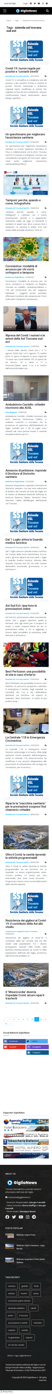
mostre (24, 1293)
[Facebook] (7, 1217)
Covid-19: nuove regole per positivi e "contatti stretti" (23, 70)
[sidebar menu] (4, 11)
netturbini (38, 1323)
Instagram (36, 1047)
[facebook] (31, 3)
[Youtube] (21, 1217)
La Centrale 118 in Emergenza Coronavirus (25, 739)
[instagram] (43, 3)
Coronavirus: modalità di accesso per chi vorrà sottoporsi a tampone (21, 269)
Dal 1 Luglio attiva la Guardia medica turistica (24, 541)
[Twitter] (14, 1217)
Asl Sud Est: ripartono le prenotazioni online (21, 607)
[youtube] (39, 3)
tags (17, 20)
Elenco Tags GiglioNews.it (19, 1355)
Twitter (34, 1041)
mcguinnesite (14, 1337)
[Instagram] (27, 1217)
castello (24, 1330)
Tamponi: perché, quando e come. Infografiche (23, 202)
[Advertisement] (26, 1085)
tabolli (33, 1308)
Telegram (36, 1052)
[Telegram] (34, 1217)
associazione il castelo (17, 1323)
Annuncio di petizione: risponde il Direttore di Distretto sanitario (25, 474)
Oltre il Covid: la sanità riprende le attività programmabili (25, 856)
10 (6, 1023)
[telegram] (47, 3)
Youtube (12, 1047)
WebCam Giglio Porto (26, 1235)
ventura (11, 1293)
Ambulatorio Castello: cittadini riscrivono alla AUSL (25, 406)
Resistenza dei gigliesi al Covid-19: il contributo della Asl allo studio (26, 924)
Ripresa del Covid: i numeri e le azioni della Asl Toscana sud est (25, 338)
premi (10, 1315)
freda (36, 1286)
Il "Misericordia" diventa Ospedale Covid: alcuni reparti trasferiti (24, 995)
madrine (11, 1330)
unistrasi (11, 1286)
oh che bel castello (16, 1345)
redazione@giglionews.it (19, 1197)
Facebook (13, 1041)
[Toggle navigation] (47, 11)
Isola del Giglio (10, 3)
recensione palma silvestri (19, 1300)
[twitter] (35, 3)
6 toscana (23, 1315)
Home (8, 20)
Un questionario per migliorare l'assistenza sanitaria (25, 136)
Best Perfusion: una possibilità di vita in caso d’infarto (25, 673)
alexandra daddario (16, 1308)
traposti (29, 1337)
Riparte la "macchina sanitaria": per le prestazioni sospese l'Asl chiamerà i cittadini (25, 806)
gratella (24, 1286)
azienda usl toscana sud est (34, 20)
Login (25, 3)
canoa (36, 1293)
